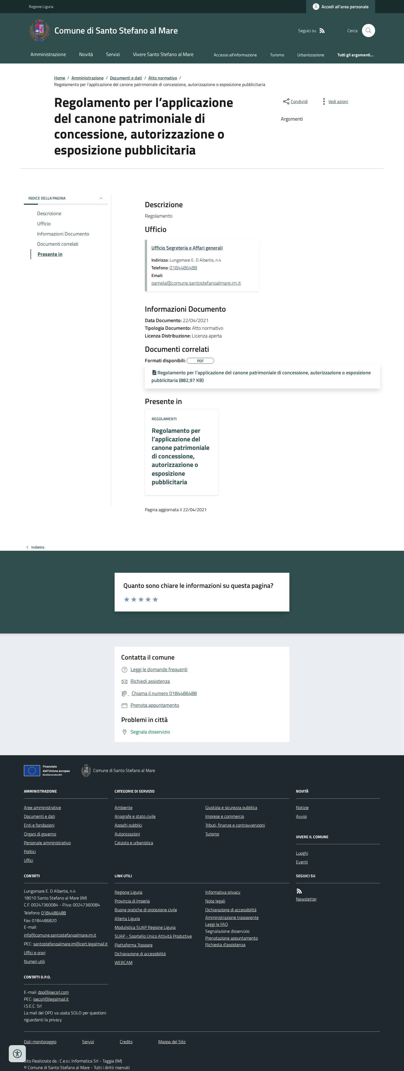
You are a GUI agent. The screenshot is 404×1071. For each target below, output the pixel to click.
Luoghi (302, 853)
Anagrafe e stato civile (135, 816)
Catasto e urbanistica (134, 842)
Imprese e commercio (224, 816)
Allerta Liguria (127, 918)
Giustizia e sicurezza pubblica (231, 807)
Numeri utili (34, 961)
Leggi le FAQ (216, 924)
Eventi (302, 862)
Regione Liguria (41, 6)
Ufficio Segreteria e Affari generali (187, 247)
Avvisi (301, 816)
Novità (86, 54)
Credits (126, 1041)
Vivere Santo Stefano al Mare (163, 54)
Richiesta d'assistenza (225, 944)
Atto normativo (162, 77)
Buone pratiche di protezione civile (146, 909)
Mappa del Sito (172, 1041)
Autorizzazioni (127, 834)
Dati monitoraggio (40, 1041)
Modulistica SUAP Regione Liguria (145, 927)
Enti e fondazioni (39, 825)
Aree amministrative (42, 807)
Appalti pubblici (128, 825)
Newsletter (306, 899)
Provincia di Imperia (132, 901)
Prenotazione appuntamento (231, 938)
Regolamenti (164, 419)
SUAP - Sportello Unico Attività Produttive (153, 936)
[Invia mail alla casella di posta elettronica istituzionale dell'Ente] (60, 935)
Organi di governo (40, 834)
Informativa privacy (222, 892)
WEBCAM (123, 962)
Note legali (215, 901)
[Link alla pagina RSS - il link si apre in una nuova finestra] (322, 30)
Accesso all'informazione (235, 55)
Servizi (113, 54)
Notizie (302, 807)
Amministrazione (48, 54)
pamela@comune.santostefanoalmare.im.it (196, 283)
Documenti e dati (126, 77)
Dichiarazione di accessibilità (140, 953)
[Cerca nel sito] (366, 30)
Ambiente (123, 807)
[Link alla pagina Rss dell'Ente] (299, 891)
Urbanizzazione (310, 55)
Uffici (28, 860)
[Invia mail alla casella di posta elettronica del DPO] (53, 992)
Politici (30, 851)
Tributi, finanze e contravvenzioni (235, 825)
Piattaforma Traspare (134, 945)
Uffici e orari (34, 952)
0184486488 (183, 267)
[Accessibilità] (17, 1053)
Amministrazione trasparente (232, 917)
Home (59, 77)
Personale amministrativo (47, 842)
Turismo (277, 55)
